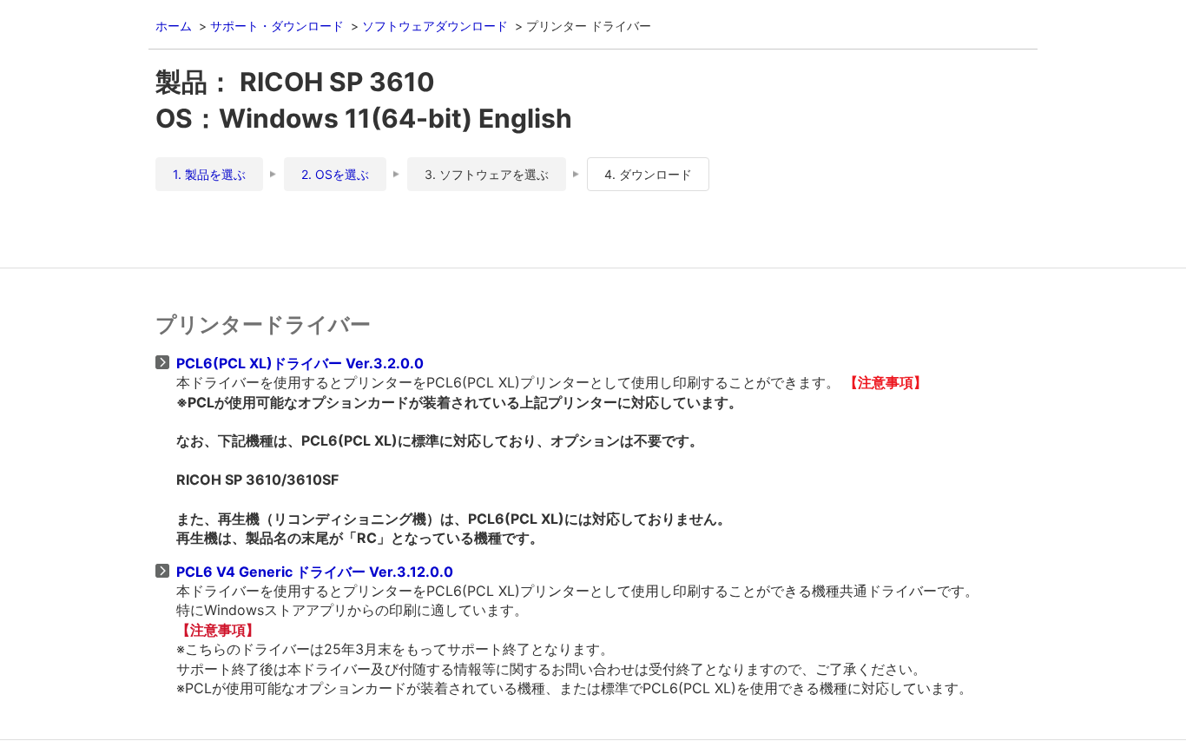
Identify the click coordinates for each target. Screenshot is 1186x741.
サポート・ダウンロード (277, 25)
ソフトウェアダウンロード (435, 25)
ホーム (173, 25)
